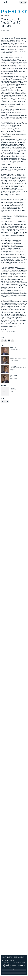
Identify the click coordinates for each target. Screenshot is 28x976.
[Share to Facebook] (2, 340)
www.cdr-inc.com (20, 293)
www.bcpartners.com (10, 331)
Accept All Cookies (14, 970)
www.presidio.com (9, 264)
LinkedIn (23, 295)
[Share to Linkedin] (9, 340)
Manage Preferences (6, 965)
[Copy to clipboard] (12, 340)
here (10, 966)
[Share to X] (5, 340)
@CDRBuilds (7, 297)
